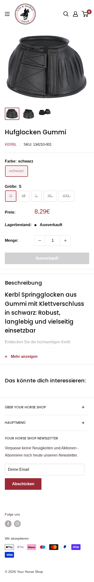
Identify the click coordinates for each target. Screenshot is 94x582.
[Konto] (75, 14)
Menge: (11, 240)
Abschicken (23, 484)
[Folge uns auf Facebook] (8, 523)
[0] (85, 14)
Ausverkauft (47, 258)
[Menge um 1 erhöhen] (65, 240)
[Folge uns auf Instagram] (17, 523)
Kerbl (11, 144)
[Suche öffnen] (66, 14)
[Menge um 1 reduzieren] (40, 240)
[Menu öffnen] (7, 14)
